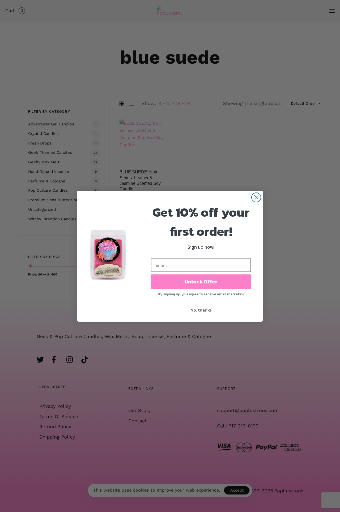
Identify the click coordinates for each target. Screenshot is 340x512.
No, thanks (201, 310)
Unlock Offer (201, 282)
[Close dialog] (256, 197)
